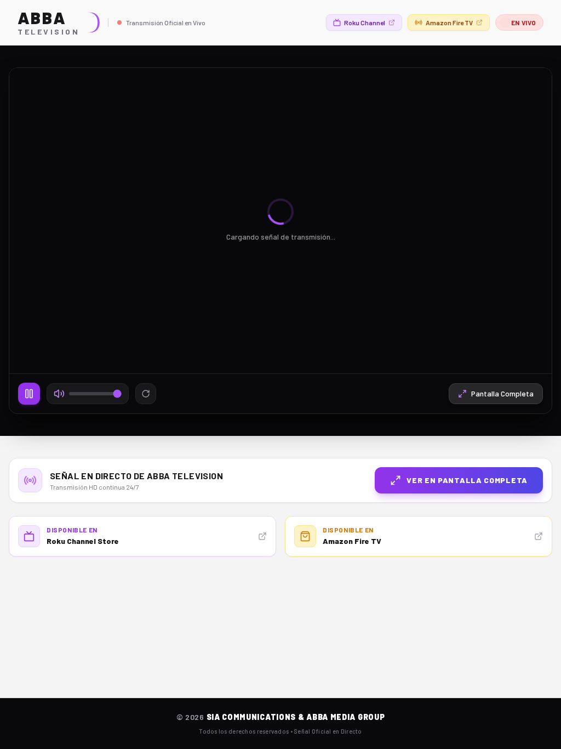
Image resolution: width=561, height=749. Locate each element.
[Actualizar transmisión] (145, 393)
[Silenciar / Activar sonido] (59, 393)
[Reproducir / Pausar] (29, 394)
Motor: (517, 84)
